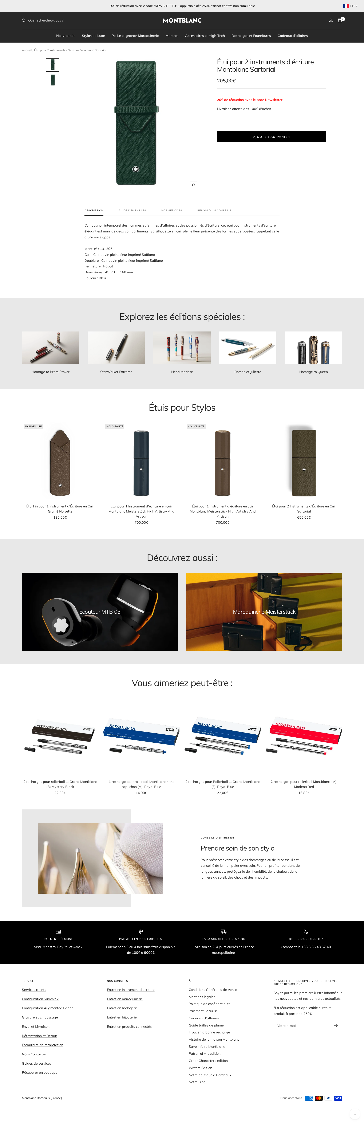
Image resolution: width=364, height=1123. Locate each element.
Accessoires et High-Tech (205, 35)
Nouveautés (65, 35)
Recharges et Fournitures (251, 35)
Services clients (34, 989)
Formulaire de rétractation (42, 1045)
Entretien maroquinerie (125, 999)
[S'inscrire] (336, 1025)
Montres (172, 35)
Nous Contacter (34, 1054)
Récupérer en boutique (40, 1072)
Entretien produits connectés (129, 1026)
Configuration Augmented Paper (47, 1008)
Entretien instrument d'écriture (131, 989)
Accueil (27, 50)
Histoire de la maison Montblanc (214, 1039)
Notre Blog (197, 1082)
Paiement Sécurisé (203, 1011)
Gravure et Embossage (40, 1017)
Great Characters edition (208, 1061)
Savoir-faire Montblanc (207, 1046)
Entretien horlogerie (122, 1008)
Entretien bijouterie (122, 1017)
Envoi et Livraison (36, 1026)
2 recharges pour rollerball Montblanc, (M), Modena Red (304, 784)
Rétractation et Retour (39, 1036)
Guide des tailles (132, 210)
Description (93, 210)
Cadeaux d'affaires (293, 35)
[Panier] (340, 20)
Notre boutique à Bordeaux (210, 1075)
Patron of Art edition (205, 1053)
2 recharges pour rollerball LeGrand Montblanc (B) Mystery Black (60, 784)
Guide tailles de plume (206, 1025)
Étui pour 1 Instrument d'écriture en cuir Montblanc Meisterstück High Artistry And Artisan (141, 511)
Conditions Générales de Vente (213, 989)
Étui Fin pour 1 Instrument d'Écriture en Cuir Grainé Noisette (60, 508)
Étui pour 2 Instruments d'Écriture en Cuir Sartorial (304, 508)
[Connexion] (331, 20)
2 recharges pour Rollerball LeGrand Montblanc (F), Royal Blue (222, 784)
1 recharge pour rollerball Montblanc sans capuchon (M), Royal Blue (141, 784)
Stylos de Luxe (93, 35)
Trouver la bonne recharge (209, 1032)
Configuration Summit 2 (40, 999)
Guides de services (36, 1063)
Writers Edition (200, 1068)
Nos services (171, 210)
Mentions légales (202, 997)
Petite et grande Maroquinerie (135, 35)
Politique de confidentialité (209, 1004)
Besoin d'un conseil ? (214, 210)
